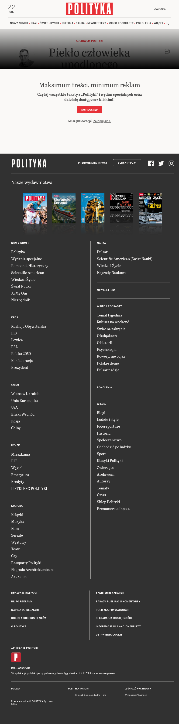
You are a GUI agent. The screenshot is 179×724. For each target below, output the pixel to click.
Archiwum (105, 474)
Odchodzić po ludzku (114, 447)
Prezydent (19, 367)
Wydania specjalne (26, 258)
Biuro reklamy (21, 601)
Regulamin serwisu (110, 593)
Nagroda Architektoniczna (33, 569)
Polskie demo (108, 363)
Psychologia (107, 349)
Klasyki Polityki (110, 460)
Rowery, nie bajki (111, 356)
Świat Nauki (21, 286)
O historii (104, 342)
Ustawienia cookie (109, 634)
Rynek (54, 23)
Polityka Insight (79, 688)
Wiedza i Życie (23, 279)
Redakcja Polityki (24, 593)
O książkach (107, 335)
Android (24, 667)
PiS (14, 333)
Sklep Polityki (108, 501)
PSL (14, 346)
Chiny (16, 427)
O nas (101, 494)
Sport (101, 453)
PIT (14, 461)
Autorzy (103, 481)
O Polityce (18, 626)
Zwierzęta (105, 467)
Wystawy (18, 542)
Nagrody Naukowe (112, 272)
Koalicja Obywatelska (28, 326)
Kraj (34, 23)
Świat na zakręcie (111, 328)
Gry (14, 555)
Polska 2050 (21, 353)
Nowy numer (19, 23)
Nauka (80, 23)
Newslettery (96, 23)
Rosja (15, 421)
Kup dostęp (89, 109)
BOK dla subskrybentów (29, 618)
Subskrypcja (127, 162)
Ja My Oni (19, 293)
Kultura (67, 23)
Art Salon (19, 576)
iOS (13, 667)
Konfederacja (22, 360)
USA (14, 407)
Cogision (88, 695)
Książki (17, 514)
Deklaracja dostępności (114, 618)
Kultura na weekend (113, 321)
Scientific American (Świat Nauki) (124, 258)
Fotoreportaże (108, 426)
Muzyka (17, 521)
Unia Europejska (24, 400)
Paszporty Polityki (26, 562)
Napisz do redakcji (25, 610)
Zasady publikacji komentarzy (118, 601)
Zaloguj (160, 9)
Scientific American (27, 272)
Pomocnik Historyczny (29, 265)
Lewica (17, 339)
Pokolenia (143, 23)
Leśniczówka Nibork (138, 688)
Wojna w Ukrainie (25, 393)
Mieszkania (20, 454)
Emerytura (20, 474)
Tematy (103, 488)
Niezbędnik (20, 299)
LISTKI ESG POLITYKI (29, 488)
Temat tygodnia (109, 315)
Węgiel (17, 467)
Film (15, 528)
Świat (44, 23)
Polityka (18, 251)
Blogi (101, 412)
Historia (103, 433)
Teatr (15, 549)
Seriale (17, 535)
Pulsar (102, 251)
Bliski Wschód (22, 414)
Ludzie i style (108, 419)
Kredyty (17, 481)
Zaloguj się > (102, 121)
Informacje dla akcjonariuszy (118, 626)
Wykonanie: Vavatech (136, 695)
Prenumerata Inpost (92, 162)
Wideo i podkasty (121, 23)
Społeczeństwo (109, 440)
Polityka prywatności (112, 610)
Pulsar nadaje (108, 370)
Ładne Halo (100, 695)
